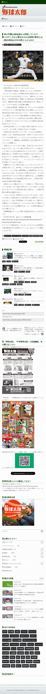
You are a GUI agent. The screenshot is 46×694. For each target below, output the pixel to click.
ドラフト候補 (17, 640)
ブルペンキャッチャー (29, 640)
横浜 (28, 657)
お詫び (17, 632)
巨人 (26, 653)
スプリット (8, 236)
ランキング (6, 649)
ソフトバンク (14, 636)
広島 (31, 653)
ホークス (23, 644)
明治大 (12, 657)
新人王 (37, 653)
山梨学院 (20, 653)
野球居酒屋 (6, 666)
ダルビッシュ (24, 636)
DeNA (5, 632)
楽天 (23, 657)
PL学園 (11, 632)
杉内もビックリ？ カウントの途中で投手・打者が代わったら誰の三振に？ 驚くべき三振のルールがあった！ (34, 331)
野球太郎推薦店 (6, 567)
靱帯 (41, 236)
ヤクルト (30, 644)
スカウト (5, 636)
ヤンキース (25, 236)
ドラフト (21, 282)
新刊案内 (4, 553)
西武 (18, 661)
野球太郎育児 (6, 570)
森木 (18, 657)
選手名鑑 (29, 661)
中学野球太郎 (29, 649)
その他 (8, 261)
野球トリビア (36, 305)
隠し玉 (19, 666)
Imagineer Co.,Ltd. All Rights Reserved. (29, 690)
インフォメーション (8, 545)
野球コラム (18, 44)
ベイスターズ (14, 644)
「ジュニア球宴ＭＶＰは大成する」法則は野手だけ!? (12, 329)
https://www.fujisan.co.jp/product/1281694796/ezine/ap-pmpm (20, 486)
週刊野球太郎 (6, 556)
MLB (6, 44)
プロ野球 (11, 44)
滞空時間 (34, 657)
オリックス (32, 632)
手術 (31, 236)
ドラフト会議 (7, 640)
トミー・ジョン (16, 236)
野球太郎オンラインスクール (10, 563)
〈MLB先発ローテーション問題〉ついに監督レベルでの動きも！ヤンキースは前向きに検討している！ (28, 257)
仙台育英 (5, 653)
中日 (37, 649)
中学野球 (20, 649)
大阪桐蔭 (13, 653)
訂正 (23, 661)
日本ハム (5, 657)
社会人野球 (5, 284)
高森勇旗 (33, 666)
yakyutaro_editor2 (19, 239)
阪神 (13, 666)
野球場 (28, 271)
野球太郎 (36, 661)
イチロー (24, 632)
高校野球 (20, 284)
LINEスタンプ (6, 542)
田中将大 (36, 236)
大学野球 (34, 282)
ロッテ (14, 649)
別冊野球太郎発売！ (8, 549)
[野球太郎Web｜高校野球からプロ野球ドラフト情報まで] (14, 9)
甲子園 (12, 661)
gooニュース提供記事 (23, 217)
